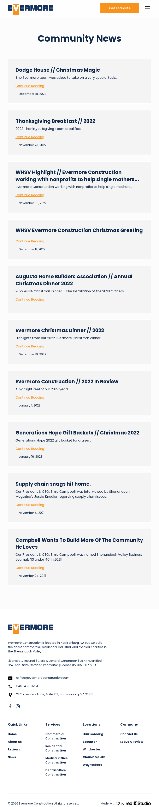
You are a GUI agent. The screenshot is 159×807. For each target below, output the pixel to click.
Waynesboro (92, 765)
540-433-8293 (27, 686)
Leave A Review (131, 742)
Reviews (14, 749)
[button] (147, 8)
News (12, 757)
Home (12, 734)
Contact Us (129, 734)
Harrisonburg (93, 734)
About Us (15, 742)
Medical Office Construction (56, 760)
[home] (30, 8)
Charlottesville (94, 757)
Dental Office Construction (55, 772)
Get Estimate (120, 8)
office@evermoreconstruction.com (42, 678)
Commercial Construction (55, 736)
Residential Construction (55, 748)
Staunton (90, 742)
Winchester (91, 749)
